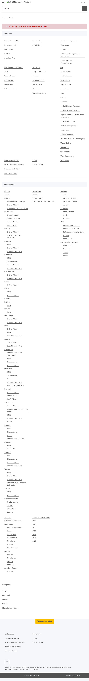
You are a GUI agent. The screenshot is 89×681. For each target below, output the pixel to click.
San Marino (8, 402)
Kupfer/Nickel (12, 225)
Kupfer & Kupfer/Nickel (15, 385)
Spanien (7, 452)
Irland (6, 282)
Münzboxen (11, 534)
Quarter (66, 235)
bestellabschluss (66, 76)
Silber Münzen (68, 212)
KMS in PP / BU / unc (71, 228)
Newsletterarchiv (10, 45)
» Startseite (36, 41)
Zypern (7, 488)
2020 (34, 521)
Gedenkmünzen (13, 215)
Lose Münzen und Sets (15, 439)
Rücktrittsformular (66, 134)
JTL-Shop (77, 675)
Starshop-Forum (10, 58)
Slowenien (8, 442)
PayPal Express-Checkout (69, 110)
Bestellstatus (65, 80)
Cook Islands (68, 245)
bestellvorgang (65, 84)
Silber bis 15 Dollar (70, 198)
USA (62, 222)
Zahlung (63, 49)
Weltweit (5, 599)
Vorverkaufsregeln (39, 93)
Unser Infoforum (38, 80)
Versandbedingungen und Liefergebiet (69, 55)
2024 (34, 534)
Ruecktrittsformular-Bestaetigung (72, 139)
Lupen (9, 531)
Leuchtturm (8, 524)
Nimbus (10, 561)
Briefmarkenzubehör (14, 527)
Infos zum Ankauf (10, 173)
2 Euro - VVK (37, 198)
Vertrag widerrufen (44, 621)
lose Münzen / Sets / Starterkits (14, 236)
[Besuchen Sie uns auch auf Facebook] (7, 662)
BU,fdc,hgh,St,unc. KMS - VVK (43, 201)
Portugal (7, 389)
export (62, 97)
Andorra (7, 195)
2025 (34, 538)
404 (61, 67)
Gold (65, 215)
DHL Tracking (37, 84)
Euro (9, 305)
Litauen (7, 309)
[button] (72, 2)
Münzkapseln (12, 538)
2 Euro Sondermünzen (10, 608)
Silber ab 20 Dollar (70, 201)
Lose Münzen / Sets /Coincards (14, 354)
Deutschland (9, 212)
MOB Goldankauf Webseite (14, 165)
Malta (6, 326)
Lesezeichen (11, 396)
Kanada (63, 195)
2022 (34, 527)
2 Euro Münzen (12, 205)
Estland (7, 228)
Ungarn (10, 512)
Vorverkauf (6, 595)
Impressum (8, 84)
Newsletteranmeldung (12, 41)
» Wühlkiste (36, 45)
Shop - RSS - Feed (39, 71)
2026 (34, 541)
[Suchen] (84, 8)
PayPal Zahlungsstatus (68, 126)
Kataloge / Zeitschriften (12, 521)
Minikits (10, 422)
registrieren (64, 130)
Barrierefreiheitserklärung (13, 67)
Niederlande (8, 349)
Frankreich (8, 255)
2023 (34, 531)
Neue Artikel (64, 160)
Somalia (66, 249)
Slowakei (7, 425)
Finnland (7, 241)
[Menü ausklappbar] (3, 1)
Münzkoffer (11, 541)
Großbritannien (12, 502)
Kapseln (10, 554)
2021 (34, 524)
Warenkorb (64, 147)
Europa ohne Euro (11, 499)
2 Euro (34, 160)
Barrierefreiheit (65, 71)
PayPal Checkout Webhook (70, 106)
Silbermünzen (12, 261)
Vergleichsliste (65, 143)
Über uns (35, 89)
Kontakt (7, 54)
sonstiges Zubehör (11, 568)
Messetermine (65, 45)
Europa (4, 591)
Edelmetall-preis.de (11, 160)
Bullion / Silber (37, 165)
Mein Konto (8, 49)
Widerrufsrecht (9, 76)
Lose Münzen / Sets (14, 251)
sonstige (66, 205)
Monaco (7, 339)
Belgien (7, 198)
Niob (9, 379)
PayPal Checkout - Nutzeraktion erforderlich (72, 116)
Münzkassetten (12, 548)
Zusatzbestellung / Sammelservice (67, 62)
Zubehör (5, 604)
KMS (9, 244)
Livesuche (36, 67)
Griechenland (9, 271)
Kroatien (7, 299)
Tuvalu (65, 252)
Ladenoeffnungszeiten (68, 41)
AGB (6, 71)
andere (35, 195)
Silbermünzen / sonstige (16, 201)
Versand (32, 667)
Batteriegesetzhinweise (12, 89)
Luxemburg (8, 315)
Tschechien (11, 509)
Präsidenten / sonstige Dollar (73, 232)
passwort (63, 102)
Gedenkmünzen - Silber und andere (17, 410)
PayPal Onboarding (67, 121)
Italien (6, 288)
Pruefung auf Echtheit (12, 169)
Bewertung (64, 89)
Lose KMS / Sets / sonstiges (17, 208)
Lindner (7, 551)
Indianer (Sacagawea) (71, 225)
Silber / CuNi (67, 239)
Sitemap (35, 76)
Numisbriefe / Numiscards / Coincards (17, 484)
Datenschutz (9, 80)
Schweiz (10, 505)
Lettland (7, 302)
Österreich (8, 369)
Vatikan (7, 469)
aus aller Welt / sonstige (69, 242)
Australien (64, 208)
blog (62, 93)
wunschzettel (65, 152)
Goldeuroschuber (13, 218)
